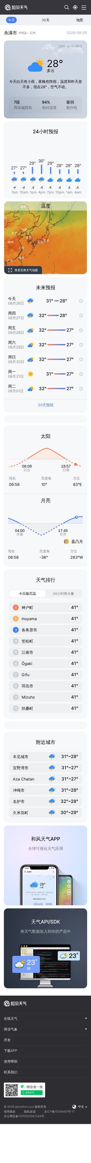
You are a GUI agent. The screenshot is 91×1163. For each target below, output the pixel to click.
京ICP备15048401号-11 (59, 1111)
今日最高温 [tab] (27, 593)
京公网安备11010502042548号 (24, 1116)
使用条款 (10, 1111)
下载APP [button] (10, 1051)
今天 (11, 20)
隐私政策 (30, 1111)
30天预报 (45, 405)
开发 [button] (7, 1040)
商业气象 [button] (10, 1029)
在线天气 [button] (10, 1018)
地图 (79, 20)
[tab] (45, 1018)
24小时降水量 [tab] (63, 593)
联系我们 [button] (10, 1072)
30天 (46, 20)
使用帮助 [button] (10, 1061)
